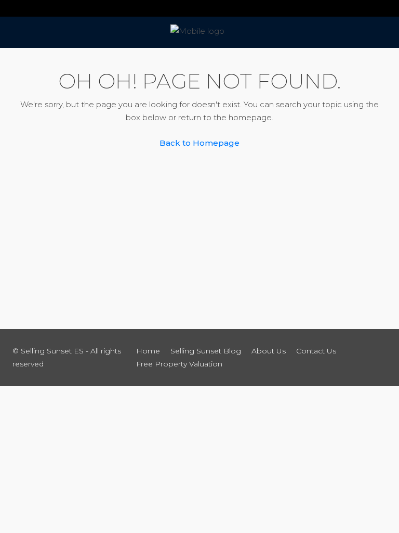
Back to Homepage (199, 143)
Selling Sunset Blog (205, 351)
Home (148, 351)
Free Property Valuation (179, 364)
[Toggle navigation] (12, 8)
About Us (268, 351)
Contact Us (316, 351)
